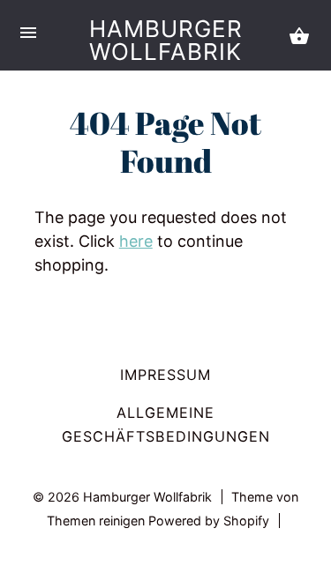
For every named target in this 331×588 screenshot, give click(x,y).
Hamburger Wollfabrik (166, 40)
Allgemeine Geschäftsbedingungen (166, 424)
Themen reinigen (97, 520)
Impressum (165, 374)
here (136, 241)
